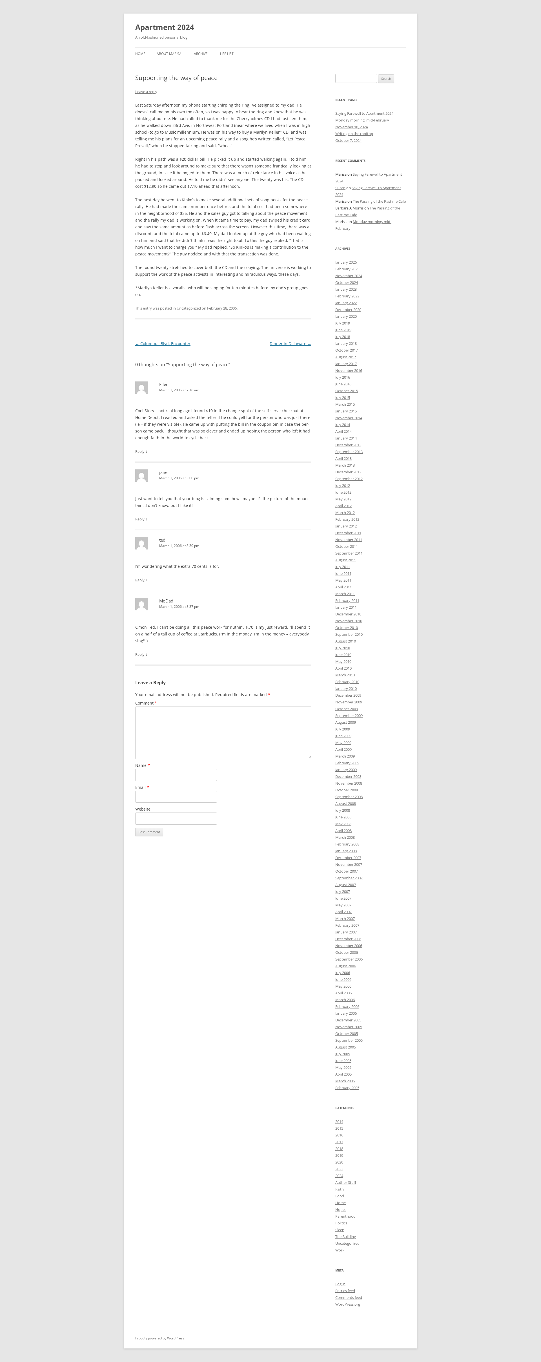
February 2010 (347, 681)
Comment (146, 703)
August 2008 (345, 803)
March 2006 (345, 999)
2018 (339, 1148)
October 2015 (346, 390)
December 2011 (348, 532)
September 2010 (349, 634)
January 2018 (346, 343)
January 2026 (346, 262)
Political (341, 1223)
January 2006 (346, 1013)
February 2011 (347, 600)
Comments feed (348, 1297)
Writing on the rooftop (354, 133)
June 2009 (343, 735)
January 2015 (346, 411)
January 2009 (346, 769)
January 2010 (346, 688)
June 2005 (343, 1060)
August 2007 (345, 884)
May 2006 (343, 986)
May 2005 (343, 1067)
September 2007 (349, 877)
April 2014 (343, 431)
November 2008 (348, 783)
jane (163, 472)
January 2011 (346, 607)
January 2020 (346, 316)
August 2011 (345, 559)
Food (339, 1195)
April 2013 (343, 458)
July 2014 (342, 424)
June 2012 (343, 492)
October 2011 (346, 546)
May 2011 (343, 580)
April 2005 (343, 1074)
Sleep (339, 1229)
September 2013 (349, 451)
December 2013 (348, 444)
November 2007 (348, 864)
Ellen (163, 384)
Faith (339, 1189)
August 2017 (345, 356)
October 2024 (346, 282)
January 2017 (346, 363)
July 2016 (342, 377)
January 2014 (346, 438)
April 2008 (343, 830)
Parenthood (345, 1216)
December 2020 (348, 309)
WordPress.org (347, 1304)
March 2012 (345, 512)
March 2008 (345, 837)
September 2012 (349, 478)
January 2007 (346, 932)
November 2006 (348, 945)
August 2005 (345, 1047)
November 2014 (348, 417)
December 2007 (348, 857)
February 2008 (347, 844)
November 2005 (348, 1026)
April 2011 (343, 587)
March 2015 (345, 404)
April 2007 (343, 911)
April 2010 (343, 668)
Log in (340, 1283)
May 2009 (343, 742)
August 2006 (345, 965)
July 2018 (342, 336)
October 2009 (346, 708)
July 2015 (342, 397)
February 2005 (347, 1087)
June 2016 (343, 384)
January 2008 (346, 850)
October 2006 (346, 952)
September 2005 (349, 1040)
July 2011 (342, 566)
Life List (227, 53)
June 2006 (343, 979)
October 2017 (346, 350)
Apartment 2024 (164, 27)
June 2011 (343, 573)
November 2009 (348, 702)
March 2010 (345, 674)
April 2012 (343, 505)
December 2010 (348, 614)
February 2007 (347, 925)
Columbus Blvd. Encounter (162, 343)
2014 (339, 1121)
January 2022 (346, 302)
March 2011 (345, 593)
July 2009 (342, 729)
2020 (339, 1162)
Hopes (340, 1209)
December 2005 (348, 1020)
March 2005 (345, 1080)
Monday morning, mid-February (362, 120)
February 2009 (347, 762)
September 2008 (349, 796)
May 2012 (343, 499)
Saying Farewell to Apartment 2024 (364, 113)
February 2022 (347, 296)
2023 (339, 1168)
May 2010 (343, 661)
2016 (339, 1135)
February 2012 (347, 519)
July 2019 (342, 323)
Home (140, 53)
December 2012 (348, 471)
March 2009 (345, 756)
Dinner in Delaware (290, 343)
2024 (339, 1175)
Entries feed (345, 1290)
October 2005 (346, 1033)
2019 (339, 1155)
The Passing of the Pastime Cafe (379, 201)
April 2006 (343, 992)
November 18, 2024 (351, 126)
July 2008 (342, 810)
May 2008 (343, 823)
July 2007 (342, 891)
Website (142, 809)
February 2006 (347, 1006)
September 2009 (349, 715)
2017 (339, 1141)
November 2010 (348, 620)
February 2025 (347, 268)
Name (142, 765)
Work (339, 1250)
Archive (201, 53)
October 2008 (346, 790)
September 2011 (349, 553)
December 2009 (348, 695)
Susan (340, 187)
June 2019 (343, 329)
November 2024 (348, 275)
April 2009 (343, 749)
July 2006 (342, 972)
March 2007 (345, 918)
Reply (140, 451)
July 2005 (342, 1053)
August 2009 (345, 722)
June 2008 (343, 817)
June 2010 (343, 654)
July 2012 (342, 485)
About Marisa (169, 53)
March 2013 (345, 465)
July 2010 (342, 647)
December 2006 (348, 938)
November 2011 (348, 539)
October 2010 (346, 627)
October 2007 (346, 871)
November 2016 (348, 370)
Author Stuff (345, 1182)
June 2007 (343, 898)
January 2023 (346, 289)
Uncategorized (347, 1243)
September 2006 (349, 959)
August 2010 (345, 641)
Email (142, 787)
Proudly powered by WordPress (159, 1338)
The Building (345, 1236)
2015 (339, 1128)
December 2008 (348, 776)
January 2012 (346, 526)
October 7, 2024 (348, 140)
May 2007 (343, 905)
